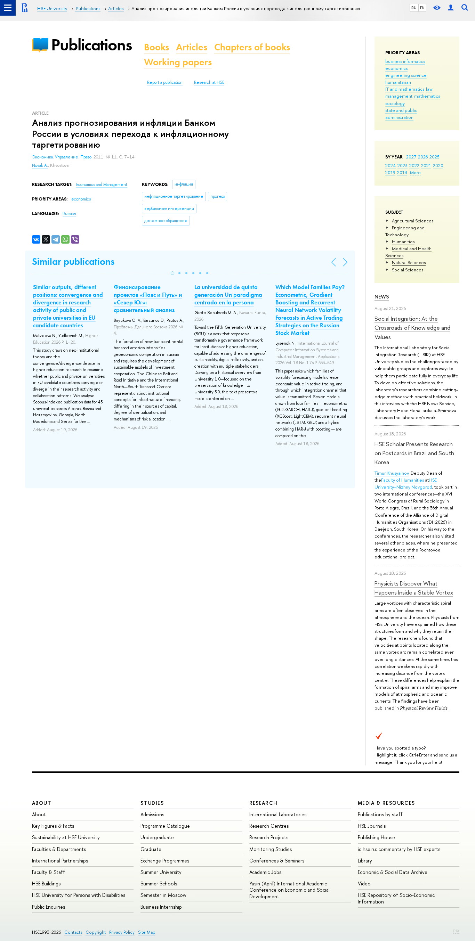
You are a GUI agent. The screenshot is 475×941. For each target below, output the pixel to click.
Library (365, 860)
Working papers (178, 62)
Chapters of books (252, 47)
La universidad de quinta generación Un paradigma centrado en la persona (228, 294)
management (398, 96)
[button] (172, 273)
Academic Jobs (265, 872)
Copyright (96, 932)
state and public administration (401, 113)
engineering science (406, 75)
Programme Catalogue (165, 826)
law (429, 89)
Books (156, 47)
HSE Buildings (46, 883)
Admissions (152, 814)
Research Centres (269, 826)
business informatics (405, 61)
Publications (91, 44)
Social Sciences (407, 270)
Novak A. (40, 165)
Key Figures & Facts (53, 826)
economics (396, 68)
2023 (402, 165)
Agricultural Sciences (412, 221)
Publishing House (376, 837)
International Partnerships (60, 860)
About (41, 803)
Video (364, 883)
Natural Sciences (409, 262)
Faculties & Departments (59, 849)
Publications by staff (380, 814)
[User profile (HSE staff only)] (450, 8)
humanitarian (398, 82)
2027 (411, 157)
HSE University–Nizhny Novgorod (406, 483)
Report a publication (165, 82)
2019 (390, 172)
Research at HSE (209, 82)
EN (422, 7)
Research (263, 803)
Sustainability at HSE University (66, 837)
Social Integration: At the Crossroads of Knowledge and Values (412, 327)
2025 (434, 157)
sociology (395, 103)
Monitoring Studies (270, 849)
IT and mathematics (404, 89)
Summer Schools (158, 883)
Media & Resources (386, 803)
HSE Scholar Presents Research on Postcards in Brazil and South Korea (414, 453)
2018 (402, 172)
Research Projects (268, 837)
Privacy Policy (122, 932)
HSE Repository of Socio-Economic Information (396, 898)
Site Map (146, 932)
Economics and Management (101, 184)
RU (414, 7)
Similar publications (73, 261)
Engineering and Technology (405, 231)
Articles (191, 47)
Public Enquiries (48, 906)
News (382, 296)
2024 (390, 165)
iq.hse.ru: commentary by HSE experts (399, 849)
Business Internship (161, 906)
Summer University (161, 872)
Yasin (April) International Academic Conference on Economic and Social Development (289, 889)
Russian (69, 213)
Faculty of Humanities (402, 480)
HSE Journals (372, 826)
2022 (414, 165)
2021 (426, 165)
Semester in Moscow (163, 895)
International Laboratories (277, 814)
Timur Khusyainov (392, 473)
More (415, 172)
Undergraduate (157, 837)
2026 (423, 157)
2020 (438, 165)
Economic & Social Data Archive (392, 872)
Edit (456, 930)
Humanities (403, 241)
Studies (152, 803)
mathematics (427, 96)
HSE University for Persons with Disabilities (78, 895)
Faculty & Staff (48, 872)
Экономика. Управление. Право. (63, 157)
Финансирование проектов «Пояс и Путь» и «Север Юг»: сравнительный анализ (148, 298)
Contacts (73, 932)
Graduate (150, 849)
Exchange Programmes (164, 860)
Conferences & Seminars (276, 860)
